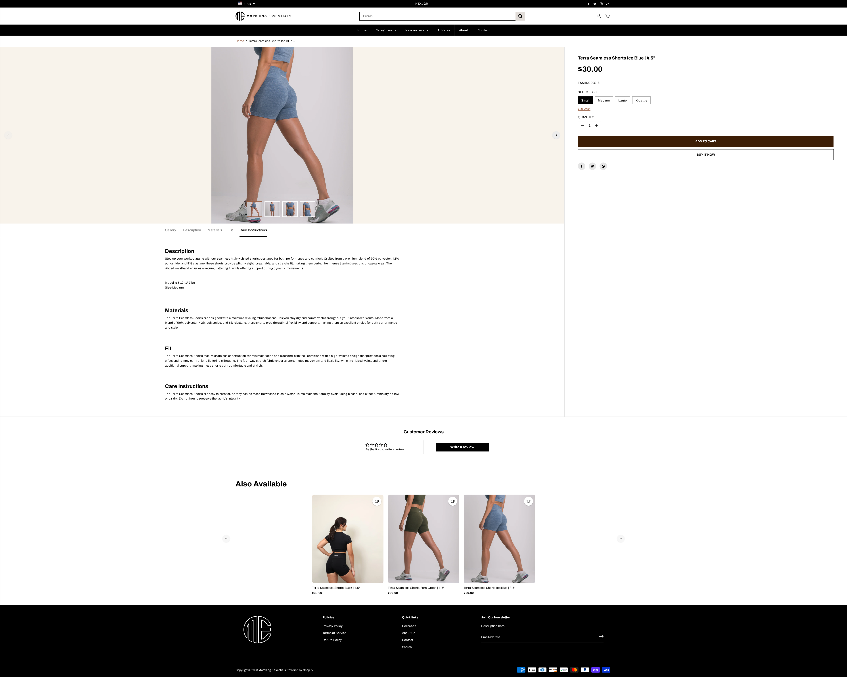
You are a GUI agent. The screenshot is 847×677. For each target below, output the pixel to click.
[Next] (556, 135)
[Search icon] (520, 16)
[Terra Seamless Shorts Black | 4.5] (347, 539)
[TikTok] (607, 3)
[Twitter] (595, 3)
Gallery (170, 230)
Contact (407, 640)
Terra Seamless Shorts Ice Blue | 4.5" (490, 587)
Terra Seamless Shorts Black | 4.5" (336, 587)
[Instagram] (601, 3)
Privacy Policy (333, 626)
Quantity (586, 117)
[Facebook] (588, 3)
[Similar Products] (377, 501)
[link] (273, 629)
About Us (408, 633)
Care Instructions (253, 230)
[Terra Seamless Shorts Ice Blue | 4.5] (499, 539)
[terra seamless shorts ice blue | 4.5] (282, 135)
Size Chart (584, 108)
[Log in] (599, 16)
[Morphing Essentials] (263, 16)
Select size (588, 92)
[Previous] (8, 135)
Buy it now (706, 154)
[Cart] (607, 16)
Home (240, 41)
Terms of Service (334, 633)
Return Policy (332, 640)
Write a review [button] (462, 447)
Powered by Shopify (300, 670)
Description (192, 230)
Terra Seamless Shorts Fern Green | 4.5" (416, 587)
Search (407, 647)
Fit (231, 230)
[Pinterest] (603, 166)
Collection (409, 626)
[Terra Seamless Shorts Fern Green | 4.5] (423, 539)
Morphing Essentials (272, 670)
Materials (215, 230)
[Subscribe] (601, 637)
